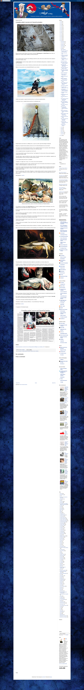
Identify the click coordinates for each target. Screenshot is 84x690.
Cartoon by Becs (62, 517)
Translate (66, 634)
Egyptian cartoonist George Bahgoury (64, 79)
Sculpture (61, 597)
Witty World (61, 614)
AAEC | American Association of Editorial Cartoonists (64, 223)
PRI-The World (62, 311)
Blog (60, 511)
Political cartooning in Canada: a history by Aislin (64, 111)
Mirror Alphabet (63, 49)
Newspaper (62, 575)
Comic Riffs (62, 327)
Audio (61, 506)
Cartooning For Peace (63, 520)
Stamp (61, 600)
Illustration (61, 557)
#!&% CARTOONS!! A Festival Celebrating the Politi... (64, 102)
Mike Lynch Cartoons (63, 309)
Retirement (61, 590)
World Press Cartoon (63, 615)
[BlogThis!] (28, 349)
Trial (60, 607)
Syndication (62, 601)
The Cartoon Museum (63, 246)
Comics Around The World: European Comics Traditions (66, 471)
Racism (61, 588)
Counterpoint (62, 532)
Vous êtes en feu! (62, 175)
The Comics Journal (63, 342)
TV (60, 608)
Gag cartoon (62, 550)
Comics (61, 526)
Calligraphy (62, 513)
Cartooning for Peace (63, 234)
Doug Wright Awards (63, 333)
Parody (61, 576)
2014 (61, 37)
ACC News (62, 282)
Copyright (61, 531)
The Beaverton (62, 351)
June (62, 127)
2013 (61, 39)
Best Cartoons (62, 287)
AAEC (61, 493)
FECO (61, 541)
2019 (61, 31)
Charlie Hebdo (62, 524)
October (62, 44)
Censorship (62, 523)
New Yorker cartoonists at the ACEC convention (64, 119)
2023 (61, 25)
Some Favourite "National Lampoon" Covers (64, 59)
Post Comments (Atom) (23, 384)
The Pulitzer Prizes (63, 248)
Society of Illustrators (63, 244)
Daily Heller (62, 304)
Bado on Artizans (63, 257)
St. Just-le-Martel (62, 599)
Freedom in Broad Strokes (64, 547)
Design (61, 534)
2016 (61, 35)
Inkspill (61, 307)
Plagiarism (61, 580)
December (62, 41)
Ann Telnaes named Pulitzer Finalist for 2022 (66, 432)
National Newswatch (63, 380)
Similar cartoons (63, 315)
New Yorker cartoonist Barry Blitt (64, 105)
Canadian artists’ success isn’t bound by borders (64, 122)
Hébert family (62, 555)
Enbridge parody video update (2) (64, 95)
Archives (61, 501)
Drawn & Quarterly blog (64, 335)
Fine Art (61, 545)
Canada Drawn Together (63, 125)
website (23, 175)
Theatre (61, 606)
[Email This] (26, 349)
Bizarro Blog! (62, 323)
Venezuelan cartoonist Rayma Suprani (64, 51)
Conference (62, 527)
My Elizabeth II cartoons (66, 453)
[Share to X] (29, 349)
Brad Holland (62, 258)
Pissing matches (66, 422)
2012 (61, 40)
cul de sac (62, 331)
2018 (61, 32)
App (60, 500)
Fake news (61, 539)
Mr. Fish (61, 274)
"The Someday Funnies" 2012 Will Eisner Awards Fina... (64, 90)
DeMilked (61, 359)
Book (61, 512)
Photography (62, 579)
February (62, 132)
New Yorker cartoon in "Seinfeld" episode (64, 63)
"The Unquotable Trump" (66, 481)
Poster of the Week (64, 61)
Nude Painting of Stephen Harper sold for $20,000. (66, 460)
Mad (60, 563)
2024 (61, 24)
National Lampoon (63, 570)
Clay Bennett (62, 264)
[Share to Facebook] (30, 349)
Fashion (61, 540)
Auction (61, 505)
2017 (61, 33)
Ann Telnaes (62, 255)
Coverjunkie (62, 302)
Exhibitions (61, 537)
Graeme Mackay (63, 269)
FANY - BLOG (62, 306)
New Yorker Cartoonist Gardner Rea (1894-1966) (64, 70)
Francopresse (62, 546)
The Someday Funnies (63, 605)
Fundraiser (61, 549)
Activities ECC (62, 284)
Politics (61, 582)
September (63, 45)
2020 (61, 29)
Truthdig (61, 382)
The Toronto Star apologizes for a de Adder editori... (64, 65)
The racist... (62, 604)
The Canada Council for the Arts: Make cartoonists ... (64, 99)
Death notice (62, 533)
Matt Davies (62, 271)
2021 (61, 28)
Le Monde (61, 562)
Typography (62, 611)
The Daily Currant (63, 353)
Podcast (61, 581)
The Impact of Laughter (64, 85)
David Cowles (62, 266)
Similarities (61, 598)
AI (60, 495)
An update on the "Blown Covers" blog (64, 87)
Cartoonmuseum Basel (64, 236)
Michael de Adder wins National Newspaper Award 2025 (66, 389)
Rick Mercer (62, 363)
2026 (61, 21)
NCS (60, 574)
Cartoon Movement (63, 518)
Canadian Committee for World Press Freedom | (63, 372)
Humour (61, 556)
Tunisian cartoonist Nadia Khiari (64, 74)
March (62, 131)
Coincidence (62, 525)
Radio (61, 589)
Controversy (62, 530)
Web (60, 613)
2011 (61, 135)
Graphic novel (62, 554)
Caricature (61, 516)
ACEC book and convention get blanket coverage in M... (64, 108)
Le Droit (61, 561)
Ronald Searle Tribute (63, 276)
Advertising (61, 494)
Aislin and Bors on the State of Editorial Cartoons (64, 83)
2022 (61, 27)
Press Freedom (62, 586)
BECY (61, 510)
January (62, 133)
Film (60, 544)
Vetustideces (62, 318)
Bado (66, 638)
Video (61, 612)
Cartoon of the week (63, 519)
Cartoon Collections (63, 291)
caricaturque (62, 233)
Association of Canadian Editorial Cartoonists (64, 504)
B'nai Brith (61, 509)
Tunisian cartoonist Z (64, 72)
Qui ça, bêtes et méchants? (62, 172)
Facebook (61, 538)
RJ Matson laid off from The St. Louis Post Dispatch (64, 56)
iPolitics (61, 378)
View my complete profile (63, 663)
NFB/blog (61, 339)
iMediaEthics (62, 377)
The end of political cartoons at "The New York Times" (66, 443)
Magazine (61, 564)
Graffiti (61, 553)
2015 (61, 36)
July (61, 48)
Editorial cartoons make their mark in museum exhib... (64, 114)
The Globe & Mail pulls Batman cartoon (64, 68)
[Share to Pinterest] (31, 349)
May (61, 128)
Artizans (61, 502)
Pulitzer (61, 587)
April (62, 129)
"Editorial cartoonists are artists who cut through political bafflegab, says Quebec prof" (30, 346)
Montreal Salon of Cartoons (62, 567)
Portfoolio (61, 583)
